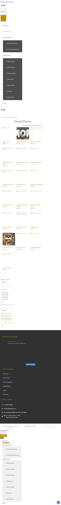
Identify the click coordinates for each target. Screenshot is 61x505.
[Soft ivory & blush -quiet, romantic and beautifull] (38, 350)
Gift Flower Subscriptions (12, 43)
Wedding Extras (10, 79)
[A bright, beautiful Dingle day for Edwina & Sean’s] (38, 358)
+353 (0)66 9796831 (6, 313)
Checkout (3, 435)
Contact (4, 103)
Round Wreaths (5, 294)
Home (4, 117)
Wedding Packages (11, 85)
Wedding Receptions (11, 73)
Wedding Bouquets (11, 61)
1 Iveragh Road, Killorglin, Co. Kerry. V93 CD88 (14, 412)
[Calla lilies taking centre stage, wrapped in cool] (23, 358)
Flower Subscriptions (7, 37)
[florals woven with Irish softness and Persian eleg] (52, 358)
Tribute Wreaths (5, 292)
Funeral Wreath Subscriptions (13, 49)
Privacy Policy (49, 426)
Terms (55, 426)
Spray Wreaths (5, 297)
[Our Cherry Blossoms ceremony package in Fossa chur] (23, 350)
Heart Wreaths (5, 299)
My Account (5, 394)
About (44, 426)
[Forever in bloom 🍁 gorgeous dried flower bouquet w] (9, 350)
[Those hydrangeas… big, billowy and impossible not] (52, 350)
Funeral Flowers (6, 31)
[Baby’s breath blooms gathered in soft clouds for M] (9, 358)
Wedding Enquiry (10, 97)
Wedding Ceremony (11, 67)
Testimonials (9, 91)
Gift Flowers (5, 25)
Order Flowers (8, 117)
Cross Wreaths (5, 295)
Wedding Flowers (7, 55)
